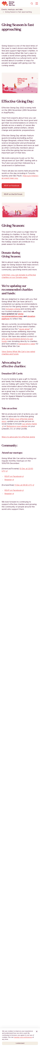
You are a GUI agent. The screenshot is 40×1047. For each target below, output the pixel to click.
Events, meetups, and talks (12, 9)
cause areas (24, 329)
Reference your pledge (17, 426)
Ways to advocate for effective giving (18, 437)
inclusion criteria (13, 309)
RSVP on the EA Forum (13, 194)
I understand (20, 1043)
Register (8, 480)
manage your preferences (23, 1037)
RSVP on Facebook (11, 186)
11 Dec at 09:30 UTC (23, 485)
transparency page (26, 344)
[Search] (31, 3)
